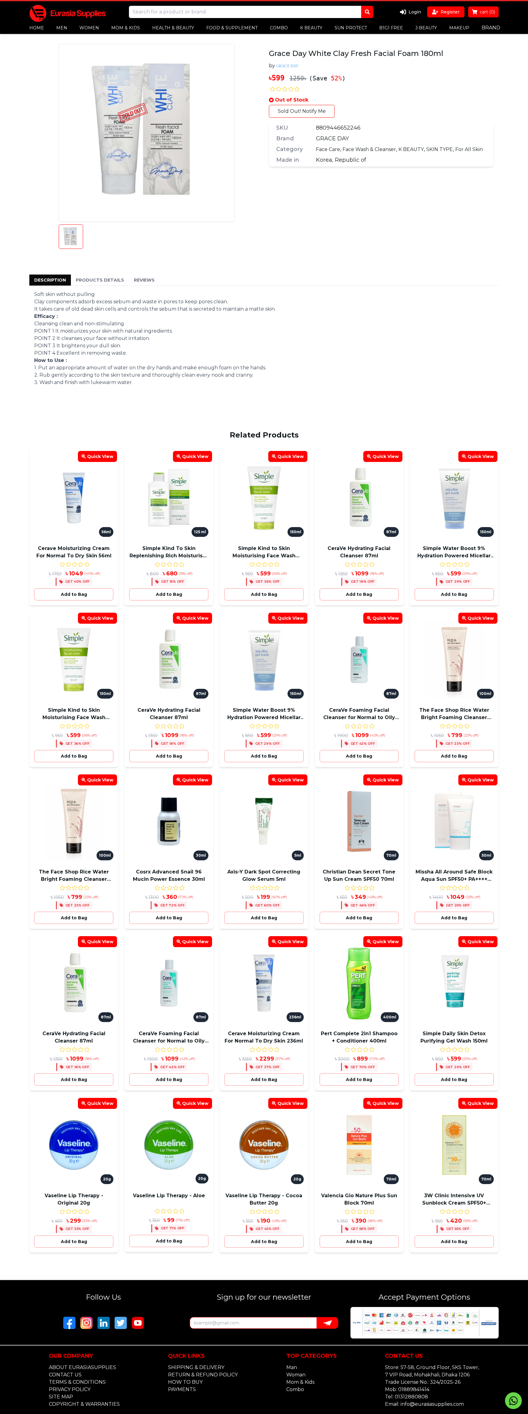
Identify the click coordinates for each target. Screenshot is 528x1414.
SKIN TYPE (439, 149)
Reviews (144, 280)
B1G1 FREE (391, 28)
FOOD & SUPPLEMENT (232, 28)
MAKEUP (459, 28)
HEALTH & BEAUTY (173, 28)
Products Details (100, 280)
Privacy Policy (69, 1389)
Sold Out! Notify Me (302, 111)
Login (415, 12)
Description (50, 280)
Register (450, 12)
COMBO (279, 28)
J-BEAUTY (426, 28)
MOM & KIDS (125, 28)
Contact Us (65, 1375)
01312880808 (411, 1397)
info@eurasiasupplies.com (432, 1404)
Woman (296, 1375)
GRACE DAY (332, 138)
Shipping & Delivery (196, 1367)
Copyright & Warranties (84, 1404)
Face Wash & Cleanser (369, 149)
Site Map (61, 1397)
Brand (491, 28)
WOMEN (89, 28)
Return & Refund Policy (203, 1375)
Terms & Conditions (77, 1382)
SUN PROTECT (351, 28)
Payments (182, 1389)
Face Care (328, 149)
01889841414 (413, 1389)
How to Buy (185, 1382)
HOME (36, 28)
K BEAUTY (311, 28)
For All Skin (469, 149)
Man (291, 1367)
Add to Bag (74, 594)
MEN (61, 28)
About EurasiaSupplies (82, 1367)
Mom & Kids (300, 1382)
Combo (295, 1389)
